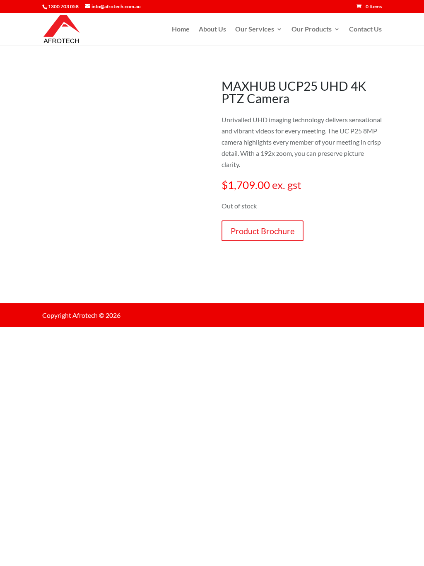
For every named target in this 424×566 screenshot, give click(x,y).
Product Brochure (262, 231)
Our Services (254, 29)
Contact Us (365, 29)
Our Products (312, 29)
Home (181, 29)
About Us (212, 29)
